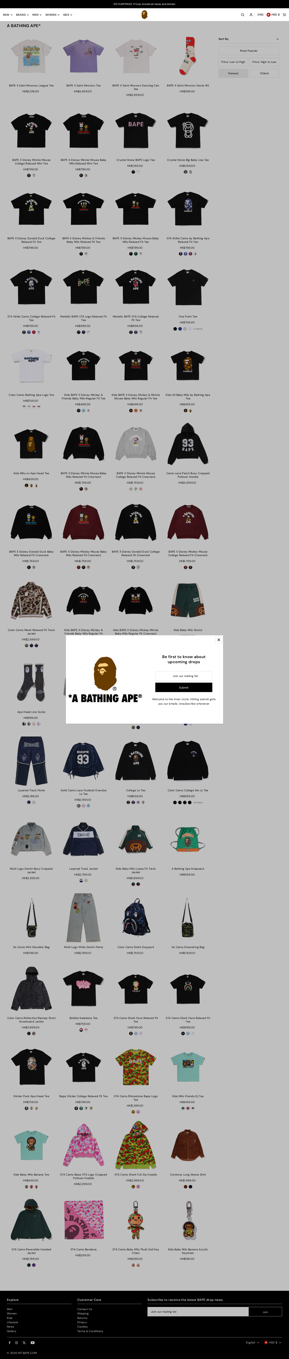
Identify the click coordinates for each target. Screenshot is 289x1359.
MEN (35, 15)
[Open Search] (242, 15)
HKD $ (276, 15)
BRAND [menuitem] (21, 15)
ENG (260, 15)
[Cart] (284, 15)
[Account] (251, 15)
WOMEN (51, 15)
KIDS (66, 15)
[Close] (218, 639)
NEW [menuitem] (6, 15)
